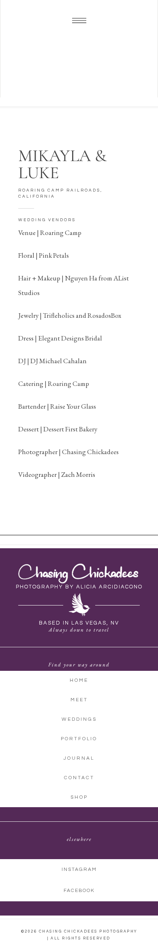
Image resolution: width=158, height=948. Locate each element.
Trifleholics (59, 315)
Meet (79, 699)
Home (79, 680)
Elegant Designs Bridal (70, 338)
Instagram (79, 869)
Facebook (79, 890)
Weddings (79, 719)
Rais (56, 406)
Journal (79, 758)
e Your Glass (79, 406)
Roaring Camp (60, 232)
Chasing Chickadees (90, 451)
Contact (79, 777)
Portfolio (79, 738)
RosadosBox (104, 315)
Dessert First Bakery (70, 428)
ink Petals (56, 255)
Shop (79, 797)
